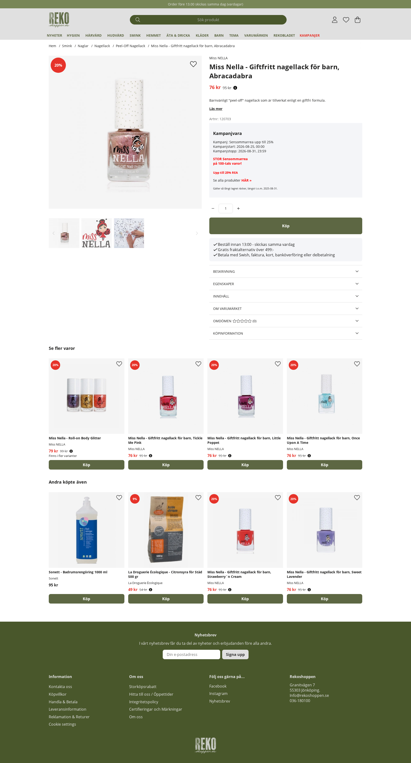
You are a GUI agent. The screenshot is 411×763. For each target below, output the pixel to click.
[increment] (238, 208)
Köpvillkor (58, 694)
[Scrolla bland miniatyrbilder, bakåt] (53, 233)
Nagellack (102, 46)
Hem (52, 46)
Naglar (83, 46)
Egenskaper (223, 284)
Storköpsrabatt (143, 686)
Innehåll (221, 296)
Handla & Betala (63, 701)
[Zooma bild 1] (125, 132)
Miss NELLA (218, 58)
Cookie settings (62, 724)
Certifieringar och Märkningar (155, 709)
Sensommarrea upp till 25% (251, 142)
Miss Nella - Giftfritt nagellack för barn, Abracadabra (193, 46)
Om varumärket (227, 308)
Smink (135, 35)
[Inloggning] (334, 20)
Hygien (73, 35)
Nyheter (54, 35)
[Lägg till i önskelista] (194, 64)
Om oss (136, 716)
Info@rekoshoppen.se (309, 695)
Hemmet (153, 35)
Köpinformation (228, 333)
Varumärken (256, 35)
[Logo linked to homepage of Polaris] (59, 19)
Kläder (202, 35)
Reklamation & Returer (69, 716)
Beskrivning (224, 271)
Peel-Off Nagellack (130, 46)
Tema (234, 35)
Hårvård (93, 35)
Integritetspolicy (143, 701)
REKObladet (284, 35)
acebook (218, 686)
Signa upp (235, 654)
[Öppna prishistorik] (235, 87)
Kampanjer (310, 35)
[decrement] (213, 208)
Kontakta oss (60, 686)
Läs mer (215, 108)
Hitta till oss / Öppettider (151, 694)
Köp (86, 464)
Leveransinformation (67, 709)
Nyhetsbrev (219, 701)
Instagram (218, 693)
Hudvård (115, 35)
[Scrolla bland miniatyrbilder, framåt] (197, 233)
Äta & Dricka (178, 35)
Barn (219, 35)
